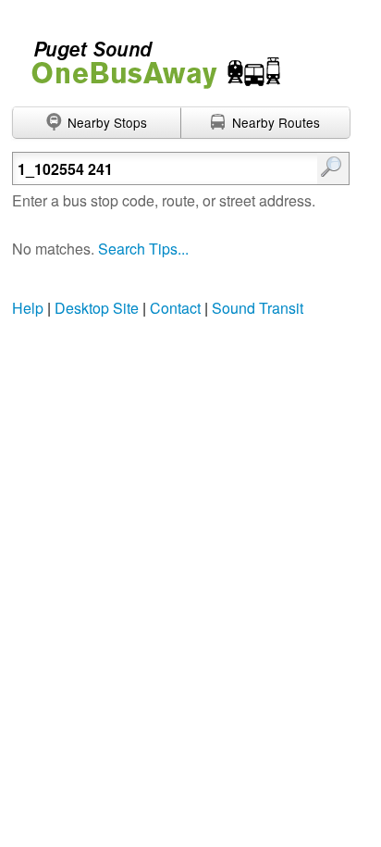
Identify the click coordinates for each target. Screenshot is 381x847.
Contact (175, 307)
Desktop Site (97, 307)
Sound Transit (257, 307)
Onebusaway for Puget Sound (148, 57)
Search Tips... (143, 248)
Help (27, 307)
